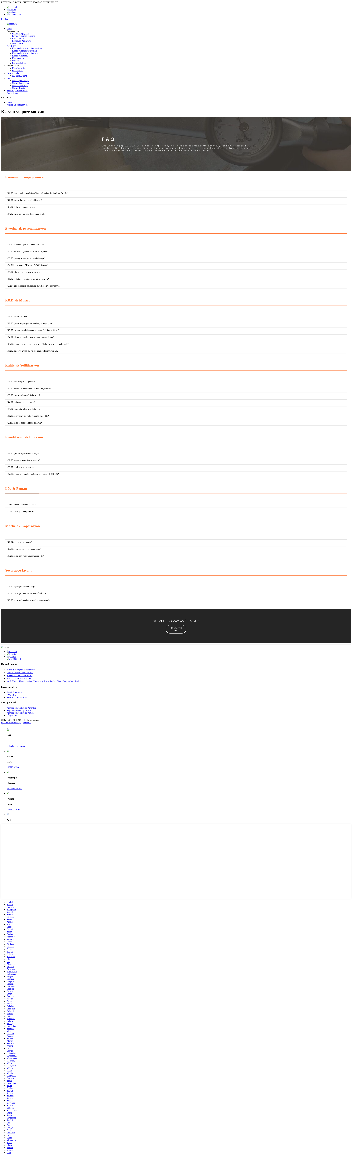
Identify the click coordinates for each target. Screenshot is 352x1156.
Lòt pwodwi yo (19, 63)
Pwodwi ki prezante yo (11, 722)
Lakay (9, 28)
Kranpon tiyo (18, 58)
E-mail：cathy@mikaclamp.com (21, 670)
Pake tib (15, 61)
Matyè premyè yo (19, 75)
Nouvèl (10, 78)
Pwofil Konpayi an (20, 33)
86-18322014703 (14, 788)
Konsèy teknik (18, 68)
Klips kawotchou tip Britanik (24, 51)
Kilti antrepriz (18, 38)
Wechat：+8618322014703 (19, 678)
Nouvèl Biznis (18, 88)
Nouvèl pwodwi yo (20, 80)
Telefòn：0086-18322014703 (20, 672)
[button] (176, 629)
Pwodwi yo (12, 46)
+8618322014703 (14, 810)
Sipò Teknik (17, 70)
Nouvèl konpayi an (20, 83)
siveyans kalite (13, 73)
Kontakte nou (12, 93)
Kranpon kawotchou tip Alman (25, 53)
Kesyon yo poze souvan (17, 90)
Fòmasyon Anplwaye (21, 41)
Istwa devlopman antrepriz (23, 36)
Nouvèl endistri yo (20, 85)
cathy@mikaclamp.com (17, 746)
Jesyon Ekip (17, 43)
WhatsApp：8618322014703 (19, 675)
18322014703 (13, 767)
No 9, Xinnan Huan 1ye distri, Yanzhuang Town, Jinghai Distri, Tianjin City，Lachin (44, 681)
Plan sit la (27, 722)
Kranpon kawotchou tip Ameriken (27, 48)
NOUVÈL (11, 695)
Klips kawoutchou (20, 56)
